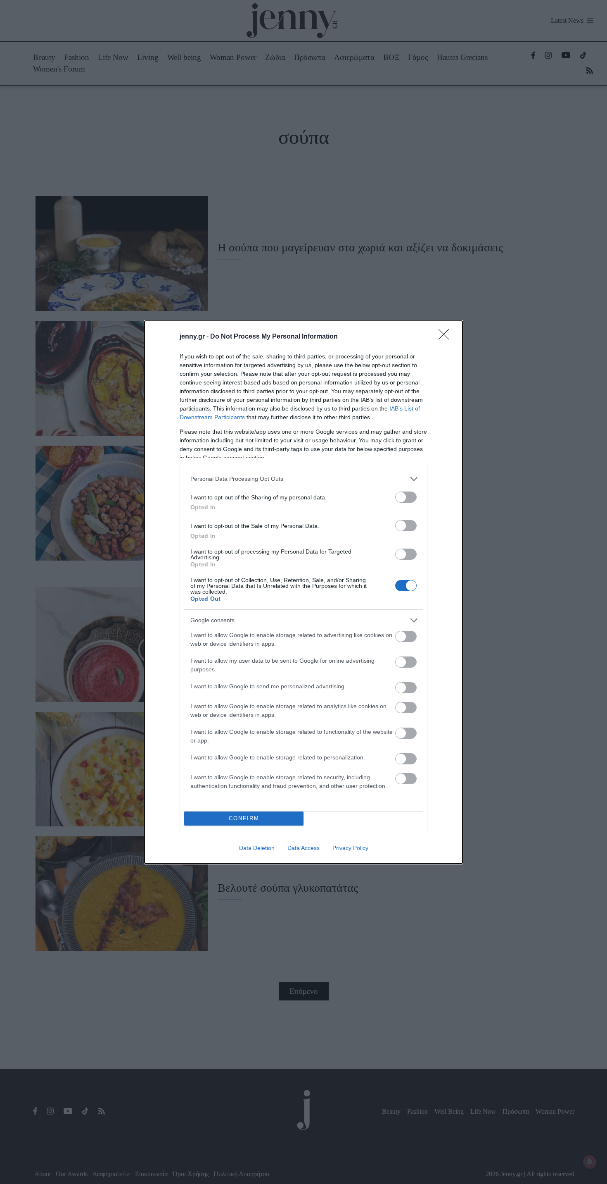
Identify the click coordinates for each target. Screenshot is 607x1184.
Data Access (303, 848)
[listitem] (303, 479)
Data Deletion (257, 848)
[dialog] (303, 592)
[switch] (406, 497)
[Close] (446, 337)
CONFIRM (244, 818)
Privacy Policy (350, 848)
